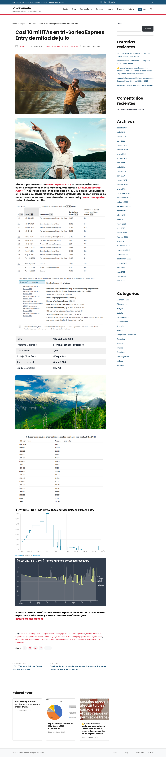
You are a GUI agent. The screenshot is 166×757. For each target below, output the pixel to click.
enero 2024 (122, 189)
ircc (26, 639)
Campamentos (123, 300)
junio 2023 (121, 219)
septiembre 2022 (124, 259)
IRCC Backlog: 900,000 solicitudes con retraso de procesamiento (27, 704)
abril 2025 (121, 141)
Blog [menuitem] (74, 9)
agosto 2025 (122, 128)
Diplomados (122, 304)
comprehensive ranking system (54, 633)
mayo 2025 (121, 136)
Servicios (121, 339)
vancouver (19, 642)
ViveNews (74, 46)
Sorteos (65, 46)
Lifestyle (112, 2)
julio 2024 (121, 163)
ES (140, 9)
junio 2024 (121, 167)
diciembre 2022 (123, 246)
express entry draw (35, 636)
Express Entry (123, 317)
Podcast (120, 330)
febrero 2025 (122, 149)
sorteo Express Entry (58, 184)
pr (77, 639)
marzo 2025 (122, 145)
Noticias (103, 2)
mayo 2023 (121, 224)
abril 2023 (121, 228)
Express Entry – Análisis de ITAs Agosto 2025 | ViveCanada (60, 726)
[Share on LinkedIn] (35, 648)
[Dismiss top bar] (152, 2)
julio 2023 (121, 215)
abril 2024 (121, 176)
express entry (20, 636)
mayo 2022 (121, 276)
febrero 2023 (122, 237)
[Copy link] (48, 648)
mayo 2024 (121, 171)
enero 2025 (122, 154)
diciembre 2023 (123, 193)
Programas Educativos (126, 335)
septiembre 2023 (124, 206)
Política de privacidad (144, 752)
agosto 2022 (122, 263)
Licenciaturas (45, 639)
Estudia (120, 313)
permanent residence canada (63, 639)
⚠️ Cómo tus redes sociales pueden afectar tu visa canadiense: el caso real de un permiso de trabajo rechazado (94, 728)
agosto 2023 (122, 211)
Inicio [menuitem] (65, 9)
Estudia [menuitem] (109, 9)
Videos (120, 361)
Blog (126, 752)
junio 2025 (121, 132)
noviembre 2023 (124, 197)
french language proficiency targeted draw (85, 636)
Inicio (115, 752)
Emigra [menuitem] (130, 9)
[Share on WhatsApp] (41, 648)
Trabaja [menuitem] (120, 9)
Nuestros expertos (94, 197)
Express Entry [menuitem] (86, 9)
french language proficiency (55, 636)
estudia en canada (93, 633)
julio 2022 (121, 267)
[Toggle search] (151, 9)
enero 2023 (122, 241)
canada (24, 633)
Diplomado (81, 633)
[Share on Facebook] (25, 648)
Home (15, 24)
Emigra (22, 24)
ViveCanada (22, 8)
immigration (19, 639)
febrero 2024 (122, 184)
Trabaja (120, 348)
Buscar (120, 24)
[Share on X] (30, 648)
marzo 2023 (122, 232)
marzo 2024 (122, 180)
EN (144, 9)
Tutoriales (121, 352)
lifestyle (57, 46)
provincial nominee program (90, 639)
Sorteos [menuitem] (99, 9)
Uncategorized (123, 356)
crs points (72, 633)
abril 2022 (121, 280)
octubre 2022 (122, 254)
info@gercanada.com (29, 618)
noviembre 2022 (123, 250)
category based (34, 633)
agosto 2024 (122, 158)
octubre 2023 (122, 202)
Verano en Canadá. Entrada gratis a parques (135, 85)
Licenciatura (34, 639)
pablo (21, 46)
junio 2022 (121, 272)
